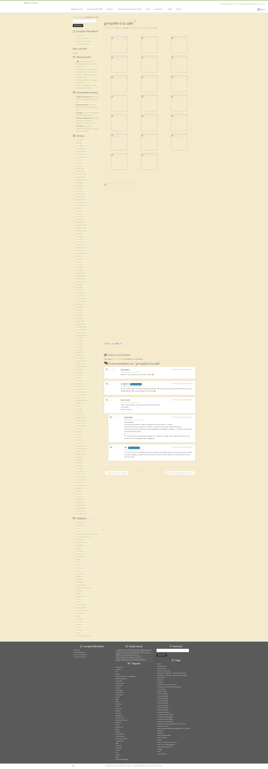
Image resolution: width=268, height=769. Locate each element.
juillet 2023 (79, 208)
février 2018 (80, 352)
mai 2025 (79, 166)
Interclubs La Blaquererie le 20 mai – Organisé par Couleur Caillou (87, 120)
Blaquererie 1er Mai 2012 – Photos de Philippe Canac (172, 675)
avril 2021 (79, 267)
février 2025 (80, 168)
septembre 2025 (81, 157)
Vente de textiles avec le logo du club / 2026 (128, 657)
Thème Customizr (157, 766)
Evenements (80, 557)
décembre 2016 (81, 392)
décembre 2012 (81, 505)
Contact (75, 53)
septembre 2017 (81, 367)
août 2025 (79, 160)
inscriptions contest (162, 726)
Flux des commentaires (83, 41)
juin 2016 (79, 406)
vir (157, 28)
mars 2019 (79, 318)
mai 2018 (79, 344)
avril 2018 (79, 347)
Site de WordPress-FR (83, 44)
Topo (78, 627)
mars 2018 (79, 350)
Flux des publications (83, 38)
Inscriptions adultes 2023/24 (165, 717)
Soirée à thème (81, 608)
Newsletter (160, 733)
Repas (78, 599)
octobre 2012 (80, 511)
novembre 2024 (81, 174)
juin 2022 (79, 233)
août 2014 (79, 457)
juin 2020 (79, 287)
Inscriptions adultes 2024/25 (165, 719)
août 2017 (79, 369)
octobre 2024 (80, 177)
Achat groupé (80, 523)
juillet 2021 (79, 259)
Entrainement (80, 554)
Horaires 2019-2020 (162, 700)
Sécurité (79, 602)
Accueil (75, 17)
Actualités (158, 9)
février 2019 (80, 321)
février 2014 (80, 474)
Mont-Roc (79, 579)
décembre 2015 (81, 417)
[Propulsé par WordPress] (141, 765)
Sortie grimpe (80, 613)
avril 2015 (79, 437)
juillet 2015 (79, 429)
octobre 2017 (80, 364)
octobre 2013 (80, 483)
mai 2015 (79, 434)
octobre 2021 (80, 250)
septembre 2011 (81, 514)
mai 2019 (79, 313)
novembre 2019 (81, 299)
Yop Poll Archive (162, 754)
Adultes (110, 9)
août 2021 (79, 256)
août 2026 (79, 140)
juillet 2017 (79, 372)
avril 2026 (79, 143)
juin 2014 (79, 463)
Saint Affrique (139, 28)
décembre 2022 (81, 225)
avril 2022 (79, 236)
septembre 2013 (81, 485)
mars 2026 (79, 146)
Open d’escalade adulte (164, 735)
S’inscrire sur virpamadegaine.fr (166, 744)
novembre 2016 (81, 395)
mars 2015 (79, 440)
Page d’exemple (161, 737)
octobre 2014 (80, 451)
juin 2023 (79, 211)
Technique (79, 622)
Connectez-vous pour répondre (182, 369)
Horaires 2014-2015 (162, 694)
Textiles (78, 624)
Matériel (79, 576)
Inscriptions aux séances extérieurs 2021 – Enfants (171, 724)
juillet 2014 (79, 460)
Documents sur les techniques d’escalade (169, 687)
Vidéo (170, 9)
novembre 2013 (81, 480)
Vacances (79, 630)
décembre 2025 (81, 149)
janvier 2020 (80, 296)
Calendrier (160, 680)
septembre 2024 (81, 180)
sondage (159, 749)
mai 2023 (79, 214)
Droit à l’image (161, 689)
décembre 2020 (81, 276)
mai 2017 (79, 378)
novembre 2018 (81, 330)
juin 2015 (79, 432)
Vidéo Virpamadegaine (83, 636)
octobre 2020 (80, 279)
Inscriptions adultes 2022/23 (165, 714)
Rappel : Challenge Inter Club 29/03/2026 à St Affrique (131, 659)
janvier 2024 (80, 197)
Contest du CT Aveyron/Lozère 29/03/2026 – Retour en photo (133, 652)
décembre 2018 (81, 327)
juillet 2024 (79, 183)
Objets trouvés (81, 585)
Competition (80, 545)
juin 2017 (79, 375)
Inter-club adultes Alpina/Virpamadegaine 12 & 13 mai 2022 (173, 728)
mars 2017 (79, 383)
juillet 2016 (79, 403)
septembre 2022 (81, 231)
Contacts (79, 548)
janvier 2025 (80, 171)
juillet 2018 (79, 338)
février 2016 (80, 415)
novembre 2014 (81, 449)
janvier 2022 (80, 245)
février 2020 (80, 293)
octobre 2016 (80, 398)
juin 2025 (79, 163)
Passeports (80, 591)
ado (77, 528)
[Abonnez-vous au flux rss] (74, 766)
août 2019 (79, 304)
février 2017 (80, 386)
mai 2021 (79, 265)
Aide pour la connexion (164, 671)
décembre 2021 (81, 248)
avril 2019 (79, 316)
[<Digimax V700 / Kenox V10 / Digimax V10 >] (119, 44)
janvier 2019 (80, 324)
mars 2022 (79, 239)
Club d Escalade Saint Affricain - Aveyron (121, 766)
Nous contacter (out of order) (129, 9)
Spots (148, 9)
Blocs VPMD (80, 540)
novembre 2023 (81, 202)
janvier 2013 (80, 502)
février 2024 (80, 194)
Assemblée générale (83, 537)
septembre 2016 (81, 400)
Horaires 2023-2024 (162, 705)
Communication (81, 542)
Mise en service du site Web (116, 473)
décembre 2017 (81, 358)
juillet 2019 (79, 307)
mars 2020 (79, 290)
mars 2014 (79, 471)
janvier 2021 (80, 273)
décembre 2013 (81, 477)
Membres (160, 730)
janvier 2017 (80, 389)
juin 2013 (79, 491)
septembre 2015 (81, 426)
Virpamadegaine (149, 28)
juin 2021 (79, 262)
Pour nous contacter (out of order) (167, 742)
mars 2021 (79, 270)
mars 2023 (79, 217)
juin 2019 (79, 310)
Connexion (79, 36)
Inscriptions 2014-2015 (163, 712)
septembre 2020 (81, 282)
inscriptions (80, 568)
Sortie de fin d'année (83, 610)
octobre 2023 (80, 205)
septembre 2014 (81, 454)
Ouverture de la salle (83, 588)
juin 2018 (79, 341)
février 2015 (80, 443)
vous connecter (117, 359)
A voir (159, 664)
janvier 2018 (80, 355)
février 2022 (80, 242)
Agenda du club (77, 9)
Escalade (131, 28)
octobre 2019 (80, 301)
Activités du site (161, 666)
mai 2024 (79, 188)
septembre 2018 (81, 335)
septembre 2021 (81, 253)
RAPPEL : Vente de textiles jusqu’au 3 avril (127, 655)
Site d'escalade (81, 605)
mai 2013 (79, 494)
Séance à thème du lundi (164, 747)
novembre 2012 (81, 508)
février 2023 (80, 219)
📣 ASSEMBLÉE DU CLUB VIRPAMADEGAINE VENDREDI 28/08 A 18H (86, 64)
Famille (78, 559)
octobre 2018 (80, 333)
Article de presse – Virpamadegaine (87, 534)
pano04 (159, 740)
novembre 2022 (81, 228)
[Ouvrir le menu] (258, 9)
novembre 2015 (81, 420)
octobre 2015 (80, 423)
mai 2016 (79, 409)
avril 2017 (79, 381)
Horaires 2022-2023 (162, 703)
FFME (77, 562)
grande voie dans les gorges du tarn (180, 473)
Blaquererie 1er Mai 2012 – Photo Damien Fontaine (171, 673)
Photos (179, 9)
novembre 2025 (81, 151)
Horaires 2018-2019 (162, 698)
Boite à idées (161, 677)
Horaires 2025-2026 (94, 9)
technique (79, 619)
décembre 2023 (81, 200)
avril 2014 (79, 468)
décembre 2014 (81, 446)
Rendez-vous (80, 596)
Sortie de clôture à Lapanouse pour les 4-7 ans (87, 99)
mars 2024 (79, 191)
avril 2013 (79, 497)
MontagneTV (80, 582)
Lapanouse (80, 574)
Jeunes (78, 571)
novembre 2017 (81, 361)
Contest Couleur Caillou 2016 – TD (166, 684)
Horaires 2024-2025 (162, 707)
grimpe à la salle (162, 691)
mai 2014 (79, 466)
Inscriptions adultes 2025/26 (165, 721)
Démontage (80, 551)
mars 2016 (79, 412)
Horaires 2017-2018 (162, 696)
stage (78, 616)
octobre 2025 (80, 154)
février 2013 (80, 500)
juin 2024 (79, 185)
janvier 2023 (80, 222)
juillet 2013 (79, 488)
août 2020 (79, 284)
